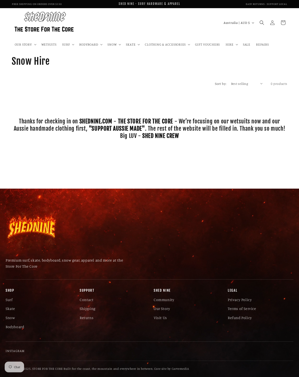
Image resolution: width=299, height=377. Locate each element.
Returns (86, 317)
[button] (25, 44)
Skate (10, 308)
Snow (10, 317)
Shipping (88, 308)
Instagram (15, 351)
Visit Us (160, 317)
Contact (86, 299)
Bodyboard (15, 326)
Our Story (162, 308)
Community (164, 299)
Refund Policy (240, 317)
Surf (9, 299)
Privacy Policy (240, 299)
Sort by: (220, 84)
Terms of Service (242, 308)
